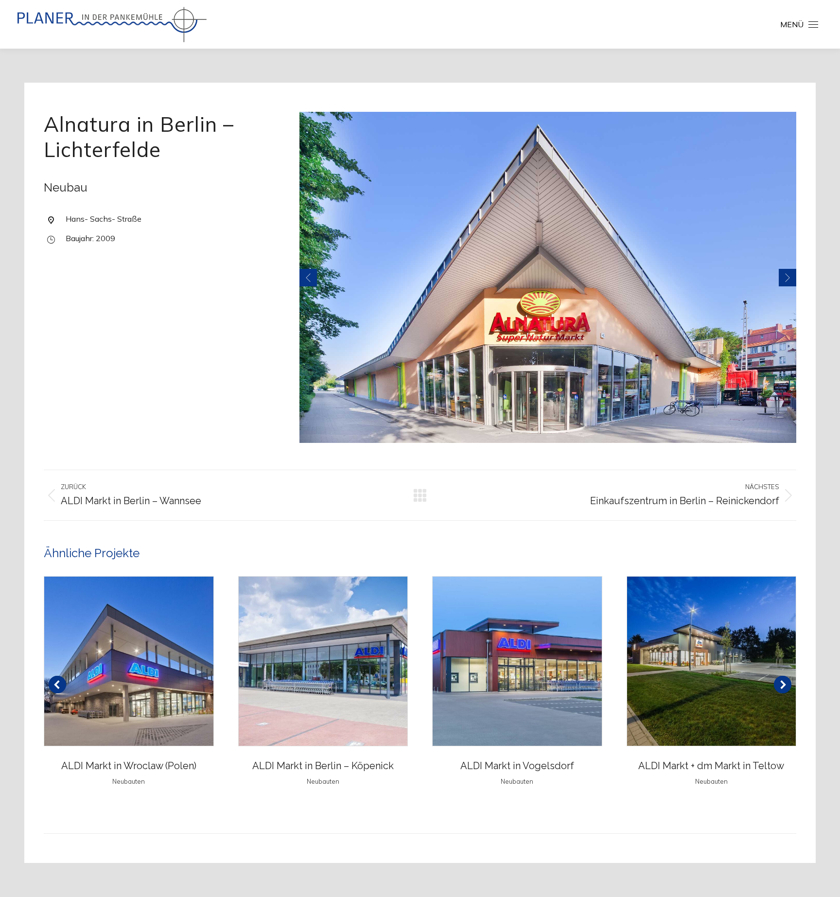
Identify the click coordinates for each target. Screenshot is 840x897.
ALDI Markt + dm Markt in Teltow (711, 766)
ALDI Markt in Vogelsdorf (517, 766)
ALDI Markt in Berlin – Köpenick (323, 766)
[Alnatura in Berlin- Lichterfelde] (547, 277)
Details (129, 661)
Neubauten (128, 781)
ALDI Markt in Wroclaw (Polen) (128, 766)
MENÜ (792, 24)
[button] (658, 21)
